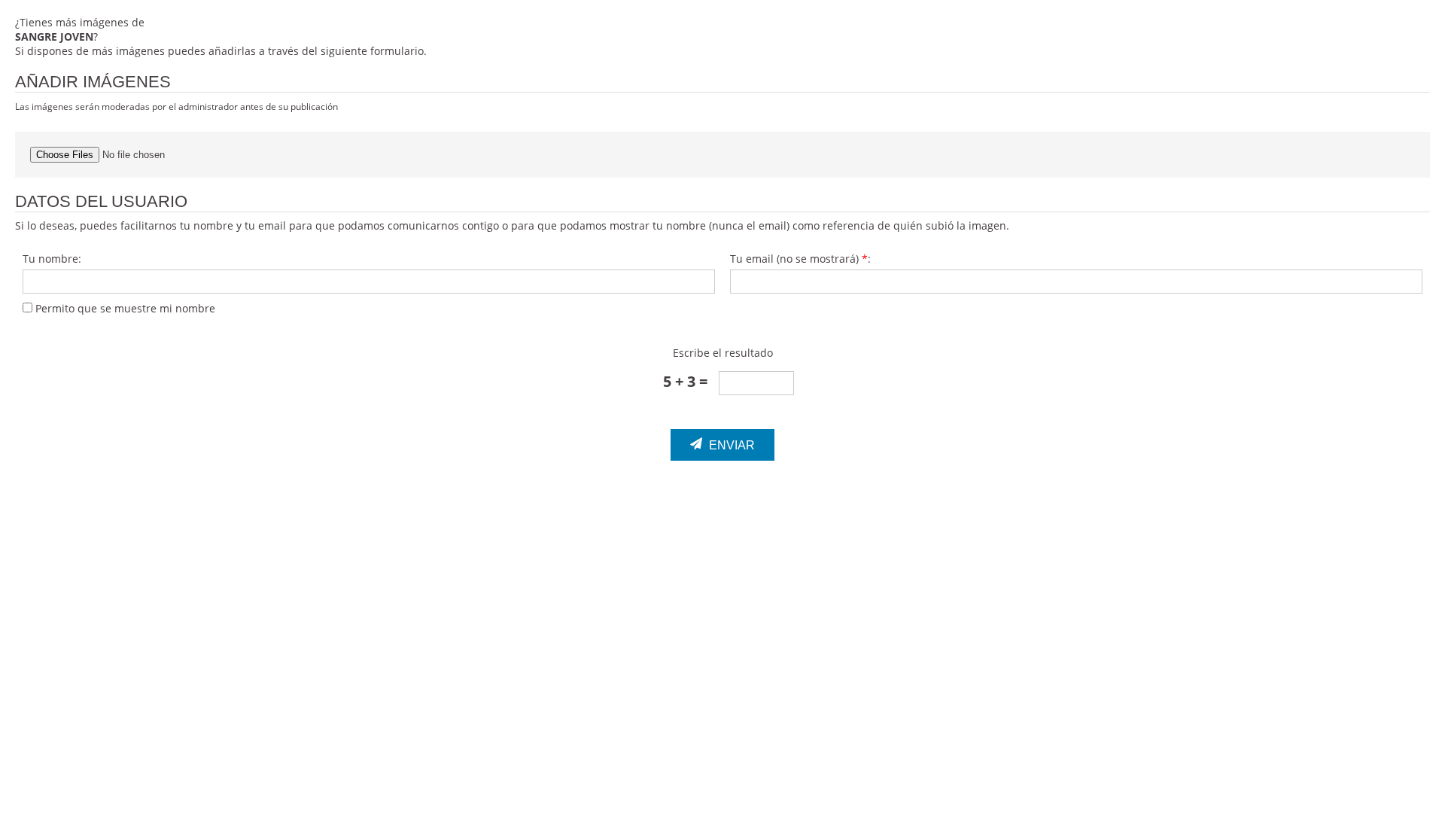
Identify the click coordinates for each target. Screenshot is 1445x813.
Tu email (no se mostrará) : (800, 258)
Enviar (730, 445)
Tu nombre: (52, 258)
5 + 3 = (685, 381)
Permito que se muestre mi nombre (123, 308)
